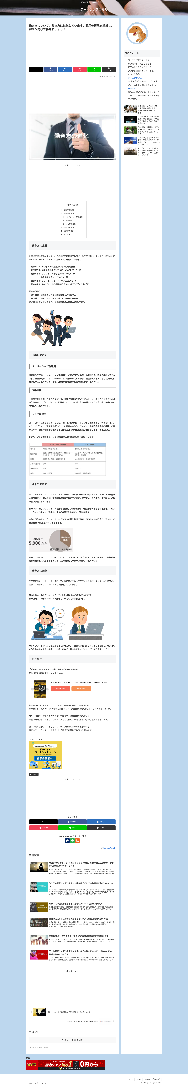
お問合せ (132, 88)
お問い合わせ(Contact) (152, 1079)
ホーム (131, 1079)
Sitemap (138, 1079)
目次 (69, 205)
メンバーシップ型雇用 (74, 217)
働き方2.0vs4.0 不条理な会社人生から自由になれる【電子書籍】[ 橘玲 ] (80, 682)
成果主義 (68, 220)
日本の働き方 (68, 213)
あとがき (66, 235)
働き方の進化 (68, 231)
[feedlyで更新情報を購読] (72, 840)
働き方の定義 (68, 210)
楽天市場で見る (60, 688)
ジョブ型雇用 (70, 224)
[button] (109, 69)
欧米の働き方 (68, 227)
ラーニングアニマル (137, 78)
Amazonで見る (81, 688)
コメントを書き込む (72, 1040)
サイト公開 (34, 774)
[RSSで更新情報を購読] (77, 840)
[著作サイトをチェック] (67, 840)
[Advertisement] (72, 48)
